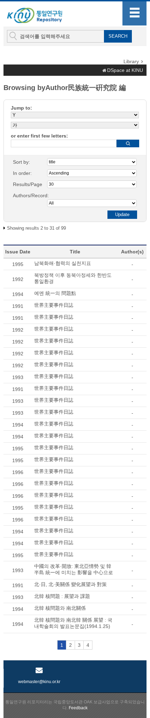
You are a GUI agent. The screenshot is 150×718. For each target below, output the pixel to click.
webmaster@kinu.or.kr (39, 681)
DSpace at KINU (125, 70)
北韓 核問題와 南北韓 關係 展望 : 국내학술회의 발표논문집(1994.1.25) (73, 623)
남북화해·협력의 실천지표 (62, 263)
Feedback (78, 707)
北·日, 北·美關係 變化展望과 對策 (70, 584)
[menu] (134, 13)
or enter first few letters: (39, 136)
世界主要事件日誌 (53, 305)
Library (131, 61)
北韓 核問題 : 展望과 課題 (62, 596)
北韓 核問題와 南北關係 (60, 608)
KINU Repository (41, 14)
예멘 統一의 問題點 (55, 293)
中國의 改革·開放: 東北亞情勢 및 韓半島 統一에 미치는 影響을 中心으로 (73, 569)
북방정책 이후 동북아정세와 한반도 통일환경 (73, 278)
